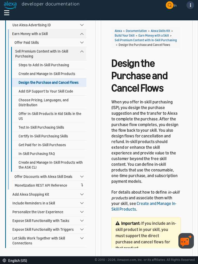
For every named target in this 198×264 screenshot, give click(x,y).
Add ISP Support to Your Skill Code (46, 91)
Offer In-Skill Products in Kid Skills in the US (50, 116)
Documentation (136, 31)
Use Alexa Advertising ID (31, 25)
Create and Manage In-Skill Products (47, 73)
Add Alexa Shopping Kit (30, 194)
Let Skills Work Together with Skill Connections (38, 240)
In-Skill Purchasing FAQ (37, 153)
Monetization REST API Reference (41, 185)
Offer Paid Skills (26, 42)
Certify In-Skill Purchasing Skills (43, 136)
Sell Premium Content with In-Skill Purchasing (41, 53)
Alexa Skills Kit (160, 31)
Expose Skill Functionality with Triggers (43, 229)
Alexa (118, 31)
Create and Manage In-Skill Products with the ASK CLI (51, 164)
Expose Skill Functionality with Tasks (40, 220)
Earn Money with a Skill (30, 33)
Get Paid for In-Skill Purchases (42, 145)
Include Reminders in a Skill (33, 203)
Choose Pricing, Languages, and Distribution (44, 102)
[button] (16, 260)
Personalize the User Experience (37, 212)
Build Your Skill (125, 35)
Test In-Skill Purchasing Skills (41, 127)
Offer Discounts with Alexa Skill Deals (43, 176)
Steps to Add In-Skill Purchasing (44, 65)
